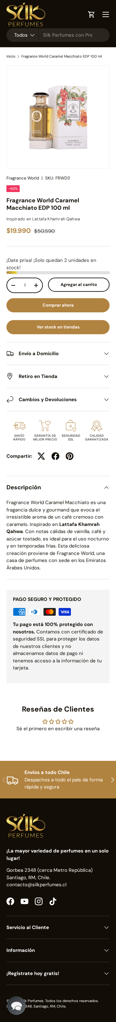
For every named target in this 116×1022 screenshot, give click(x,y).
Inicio (10, 56)
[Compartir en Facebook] (55, 456)
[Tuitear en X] (41, 456)
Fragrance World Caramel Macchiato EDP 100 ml (61, 56)
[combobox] (58, 35)
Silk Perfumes (32, 1001)
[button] (16, 1005)
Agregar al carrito (79, 284)
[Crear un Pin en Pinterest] (70, 456)
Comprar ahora (58, 305)
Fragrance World (22, 178)
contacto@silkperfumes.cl (36, 884)
